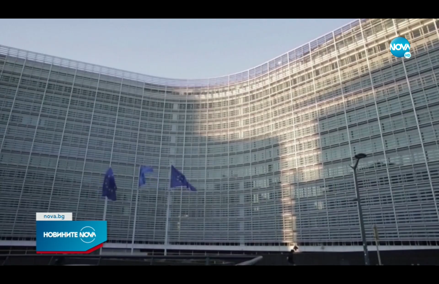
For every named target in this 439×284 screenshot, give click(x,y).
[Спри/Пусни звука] (19, 277)
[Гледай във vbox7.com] (429, 277)
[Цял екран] (419, 277)
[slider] (151, 270)
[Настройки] (429, 9)
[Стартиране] (8, 277)
